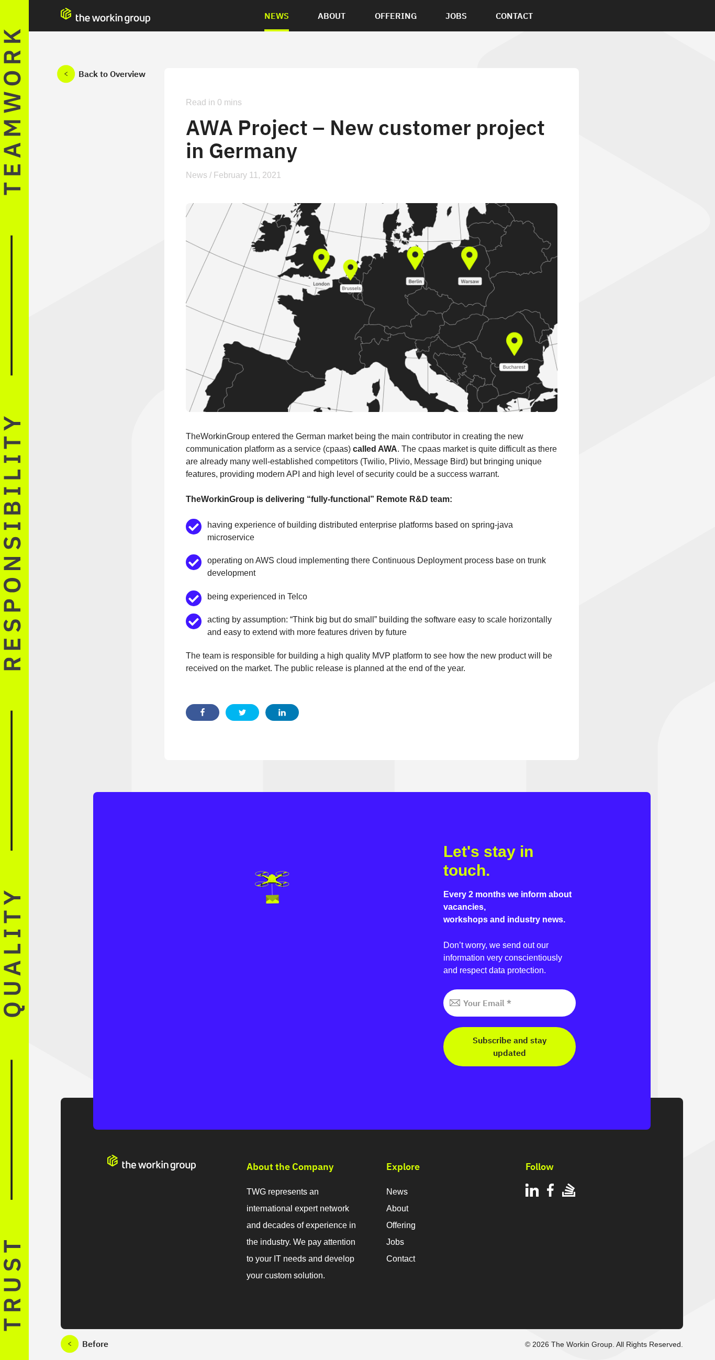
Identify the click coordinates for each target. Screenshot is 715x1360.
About (331, 15)
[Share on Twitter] (242, 712)
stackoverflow (568, 1191)
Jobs (456, 15)
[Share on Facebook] (202, 712)
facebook (550, 1191)
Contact (514, 15)
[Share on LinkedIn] (282, 712)
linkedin (532, 1191)
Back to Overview (112, 74)
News (276, 15)
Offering (396, 15)
